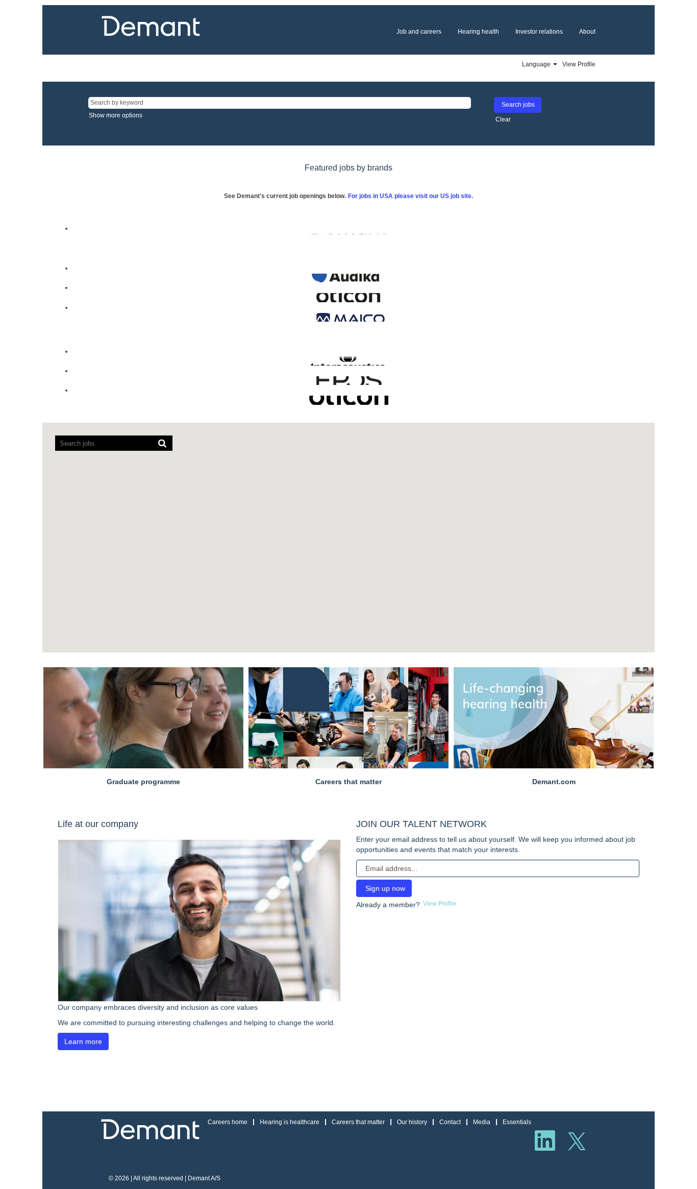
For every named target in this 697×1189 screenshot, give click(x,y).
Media (481, 1122)
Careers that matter (358, 1122)
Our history (412, 1122)
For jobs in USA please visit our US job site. (410, 196)
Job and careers (418, 31)
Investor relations (539, 31)
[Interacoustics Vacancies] (68, 361)
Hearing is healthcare (289, 1122)
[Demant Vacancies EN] (68, 238)
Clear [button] (503, 119)
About (587, 31)
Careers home (227, 1122)
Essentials (517, 1122)
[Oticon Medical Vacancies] (68, 400)
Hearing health (478, 31)
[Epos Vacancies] (68, 380)
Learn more (83, 1041)
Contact (450, 1122)
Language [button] (537, 64)
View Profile (578, 64)
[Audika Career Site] (68, 278)
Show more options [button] (115, 115)
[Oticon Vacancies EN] (68, 297)
